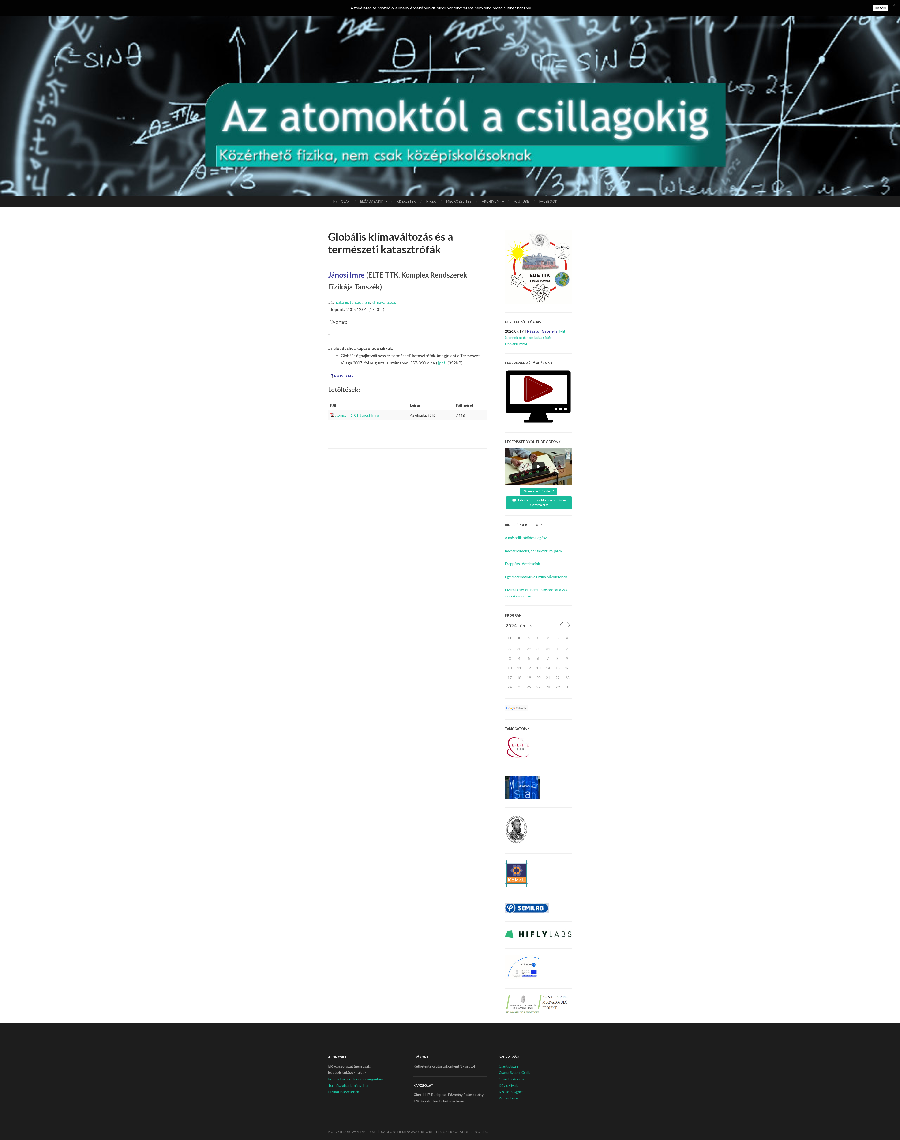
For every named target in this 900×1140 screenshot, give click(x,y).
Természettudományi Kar (348, 1085)
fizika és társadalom (352, 302)
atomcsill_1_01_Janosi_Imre (356, 415)
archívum (491, 201)
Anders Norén (474, 1132)
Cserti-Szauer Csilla (514, 1072)
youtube (521, 201)
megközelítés (459, 201)
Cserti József (509, 1066)
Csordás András (511, 1079)
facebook (548, 201)
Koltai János (508, 1098)
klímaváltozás (384, 302)
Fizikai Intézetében (343, 1091)
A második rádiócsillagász (526, 537)
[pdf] (442, 362)
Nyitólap (341, 201)
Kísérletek (406, 201)
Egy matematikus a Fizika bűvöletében (536, 576)
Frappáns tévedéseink (522, 563)
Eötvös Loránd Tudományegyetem (355, 1079)
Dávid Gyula (508, 1085)
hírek (431, 201)
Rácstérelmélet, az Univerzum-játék (533, 550)
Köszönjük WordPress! (351, 1132)
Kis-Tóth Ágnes (511, 1091)
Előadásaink (371, 201)
